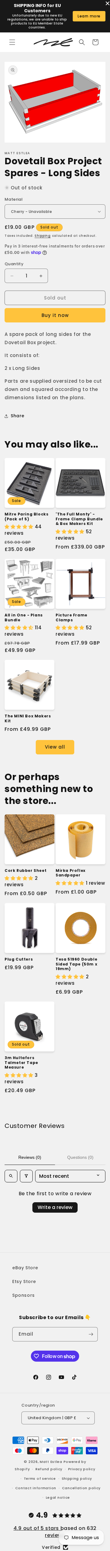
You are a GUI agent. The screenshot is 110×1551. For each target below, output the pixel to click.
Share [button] (17, 416)
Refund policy (48, 1469)
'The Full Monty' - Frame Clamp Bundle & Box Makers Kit (79, 519)
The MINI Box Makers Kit (28, 718)
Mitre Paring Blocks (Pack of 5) (26, 516)
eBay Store (25, 1268)
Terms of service (40, 1478)
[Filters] (26, 1176)
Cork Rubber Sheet (25, 870)
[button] (12, 42)
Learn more (89, 16)
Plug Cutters (19, 959)
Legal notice (58, 1497)
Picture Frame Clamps (71, 617)
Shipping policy (77, 1478)
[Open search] (11, 1176)
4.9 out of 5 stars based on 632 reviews (55, 1531)
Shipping (43, 235)
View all (55, 747)
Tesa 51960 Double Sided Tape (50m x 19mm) (76, 964)
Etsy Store (24, 1281)
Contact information (35, 1488)
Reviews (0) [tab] (29, 1157)
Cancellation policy (81, 1488)
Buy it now (55, 315)
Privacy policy (81, 1469)
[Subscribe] (90, 1334)
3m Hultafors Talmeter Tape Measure (21, 1062)
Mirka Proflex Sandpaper (71, 873)
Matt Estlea (51, 1461)
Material (14, 199)
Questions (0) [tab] (80, 1157)
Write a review (55, 1207)
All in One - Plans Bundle (24, 617)
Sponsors (23, 1295)
